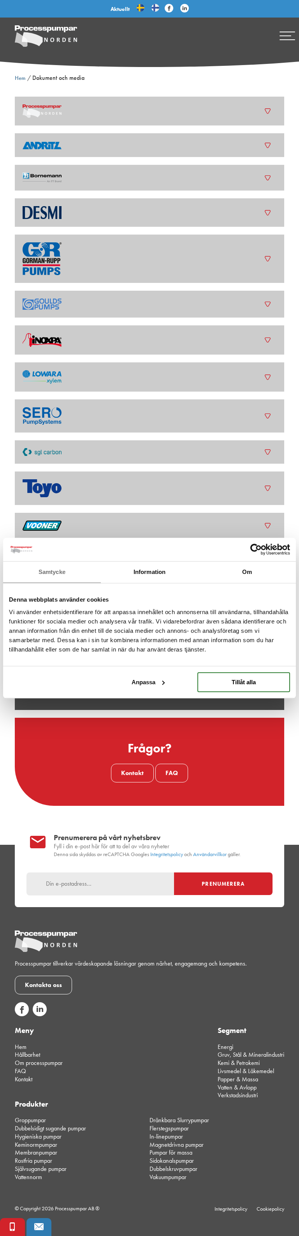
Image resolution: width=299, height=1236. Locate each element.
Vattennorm (28, 1177)
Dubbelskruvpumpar (173, 1169)
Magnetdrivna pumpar (177, 1145)
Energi (225, 1047)
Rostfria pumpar (33, 1161)
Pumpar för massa (171, 1152)
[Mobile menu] (287, 36)
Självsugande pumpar (41, 1169)
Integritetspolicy (166, 854)
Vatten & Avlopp (237, 1087)
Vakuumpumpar (168, 1177)
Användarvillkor (210, 854)
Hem (20, 78)
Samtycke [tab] (52, 572)
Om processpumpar (39, 1063)
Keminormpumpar (36, 1145)
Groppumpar (30, 1120)
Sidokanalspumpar (172, 1161)
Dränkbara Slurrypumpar (179, 1120)
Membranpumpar (36, 1152)
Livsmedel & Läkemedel (246, 1071)
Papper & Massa (238, 1079)
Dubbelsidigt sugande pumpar (50, 1128)
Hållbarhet (27, 1055)
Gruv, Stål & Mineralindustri (251, 1055)
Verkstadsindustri (238, 1095)
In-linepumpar (166, 1136)
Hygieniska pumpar (38, 1136)
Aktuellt (120, 8)
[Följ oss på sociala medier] (22, 1014)
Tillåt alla (244, 682)
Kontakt (132, 773)
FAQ (171, 773)
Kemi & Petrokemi (239, 1063)
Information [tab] (149, 572)
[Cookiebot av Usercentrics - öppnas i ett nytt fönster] (256, 549)
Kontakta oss (43, 985)
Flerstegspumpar (169, 1128)
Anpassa (143, 682)
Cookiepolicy (270, 1208)
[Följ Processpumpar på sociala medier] (169, 8)
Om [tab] (247, 572)
